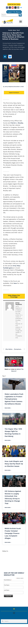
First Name (6, 585)
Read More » (8, 408)
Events (10, 30)
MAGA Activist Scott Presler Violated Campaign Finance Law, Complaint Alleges (13, 533)
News (14, 30)
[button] (21, 21)
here (15, 283)
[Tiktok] (18, 7)
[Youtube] (13, 7)
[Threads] (15, 7)
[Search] (20, 14)
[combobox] (10, 14)
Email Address (8, 580)
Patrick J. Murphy (16, 123)
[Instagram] (10, 7)
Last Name (6, 590)
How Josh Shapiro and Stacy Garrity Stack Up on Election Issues (14, 463)
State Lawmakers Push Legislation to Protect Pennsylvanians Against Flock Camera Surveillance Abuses (14, 399)
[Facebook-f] (7, 7)
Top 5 (18, 30)
